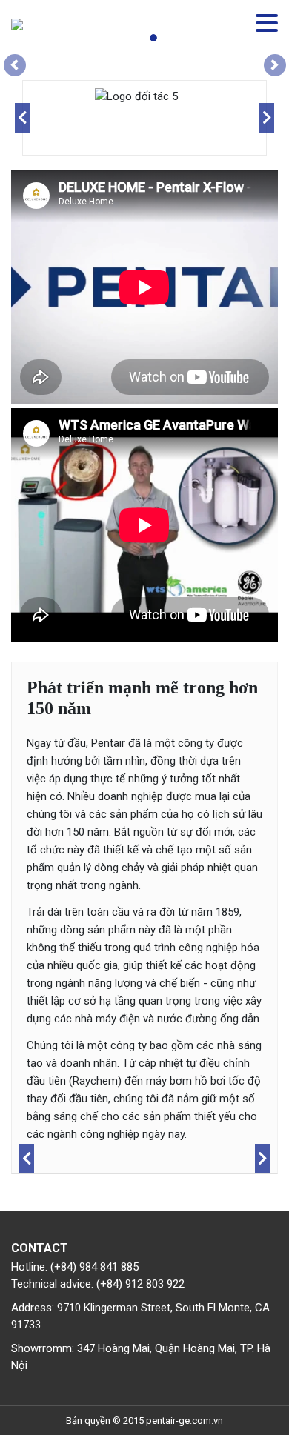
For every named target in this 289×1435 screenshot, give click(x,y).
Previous (22, 118)
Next (266, 118)
